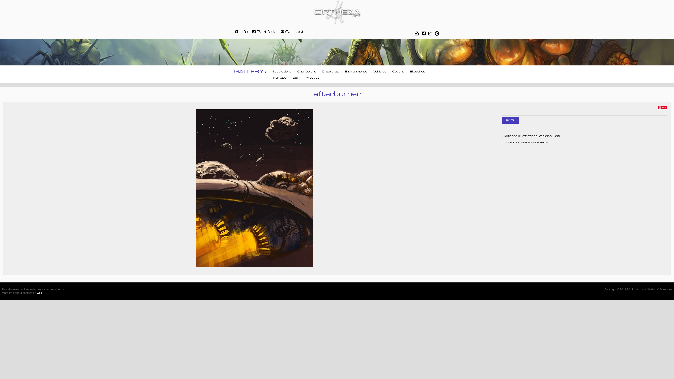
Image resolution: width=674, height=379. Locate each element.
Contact (294, 31)
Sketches (417, 71)
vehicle (520, 142)
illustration (532, 142)
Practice (312, 77)
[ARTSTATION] (417, 32)
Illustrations (282, 71)
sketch (544, 142)
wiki (39, 292)
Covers (398, 71)
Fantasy (280, 77)
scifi (512, 142)
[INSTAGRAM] (430, 32)
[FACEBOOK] (424, 32)
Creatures (330, 71)
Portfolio (267, 31)
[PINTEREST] (437, 32)
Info (243, 31)
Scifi (296, 77)
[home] (337, 13)
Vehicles (379, 71)
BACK (510, 120)
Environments (356, 71)
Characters (306, 71)
